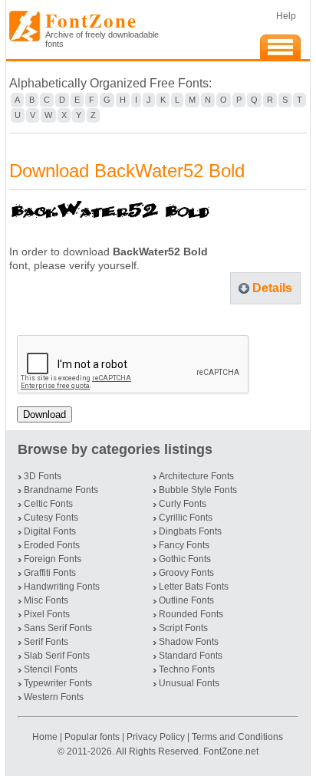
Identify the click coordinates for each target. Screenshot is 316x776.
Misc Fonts (46, 600)
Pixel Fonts (47, 614)
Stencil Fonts (50, 669)
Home (46, 737)
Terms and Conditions (237, 737)
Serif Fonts (46, 641)
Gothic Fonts (185, 559)
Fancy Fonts (184, 545)
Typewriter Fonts (58, 683)
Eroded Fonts (52, 545)
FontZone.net (230, 751)
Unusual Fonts (189, 683)
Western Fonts (54, 697)
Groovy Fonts (186, 572)
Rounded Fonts (191, 614)
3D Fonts (42, 476)
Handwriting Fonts (62, 586)
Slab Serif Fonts (57, 655)
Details (272, 287)
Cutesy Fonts (51, 517)
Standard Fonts (190, 655)
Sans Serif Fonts (58, 628)
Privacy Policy (156, 737)
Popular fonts (92, 737)
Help (286, 16)
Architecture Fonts (196, 476)
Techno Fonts (187, 669)
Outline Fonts (186, 600)
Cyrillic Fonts (185, 517)
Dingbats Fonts (190, 531)
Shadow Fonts (189, 641)
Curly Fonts (182, 503)
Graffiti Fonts (50, 572)
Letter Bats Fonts (194, 586)
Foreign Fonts (52, 559)
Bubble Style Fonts (198, 490)
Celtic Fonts (48, 503)
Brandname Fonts (61, 490)
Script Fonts (183, 628)
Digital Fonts (50, 531)
